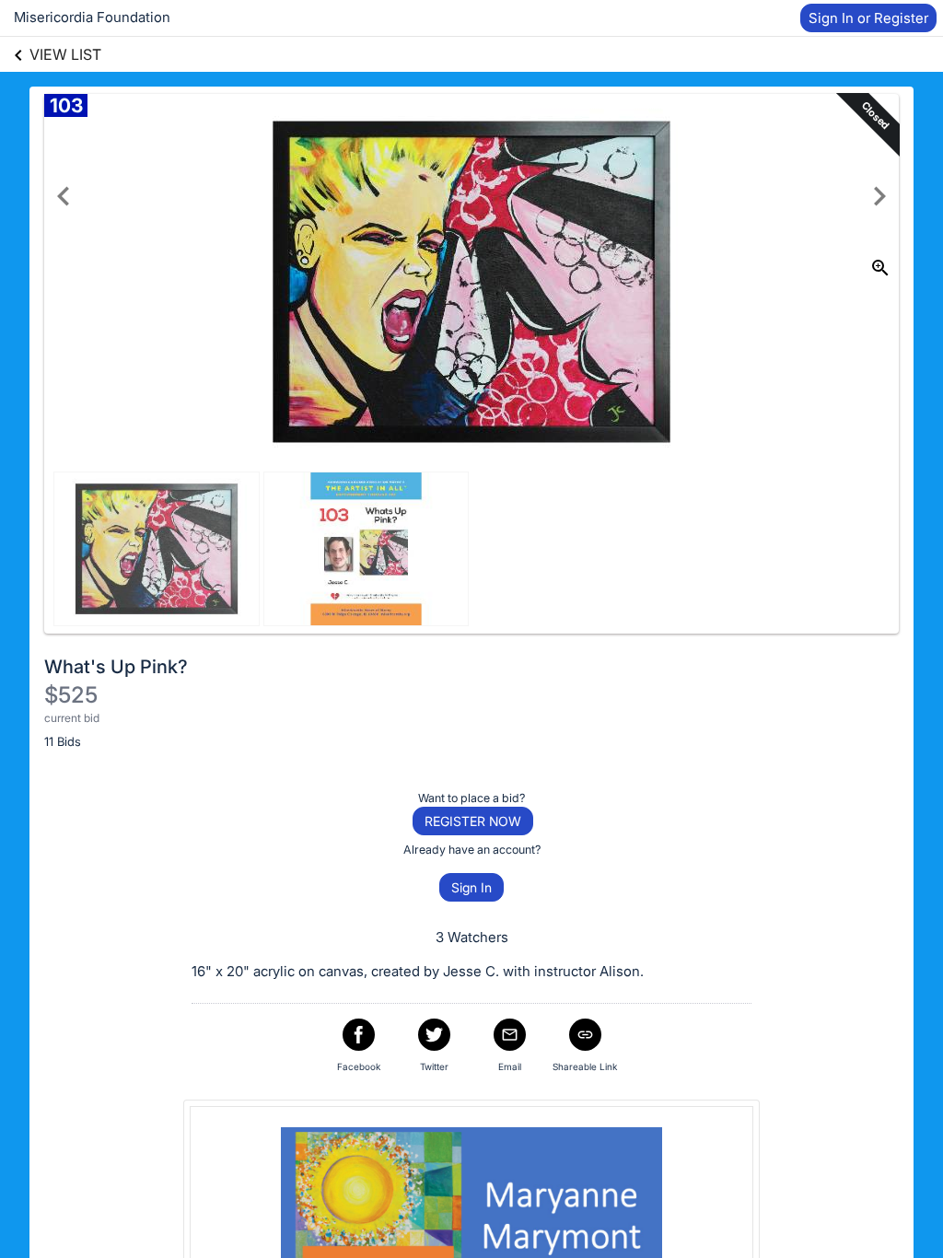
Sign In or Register (868, 18)
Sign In (471, 887)
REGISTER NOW (473, 821)
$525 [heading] (71, 694)
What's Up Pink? (116, 667)
